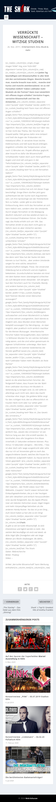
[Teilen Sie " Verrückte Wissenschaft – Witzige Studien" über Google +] (30, 589)
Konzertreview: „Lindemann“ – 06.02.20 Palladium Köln (25, 738)
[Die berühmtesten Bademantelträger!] (28, 760)
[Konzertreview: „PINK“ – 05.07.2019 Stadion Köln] (28, 679)
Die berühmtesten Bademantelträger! (24, 777)
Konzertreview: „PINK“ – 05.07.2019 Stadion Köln (27, 697)
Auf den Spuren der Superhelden (26, 657)
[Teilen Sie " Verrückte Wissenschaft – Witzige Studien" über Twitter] (25, 589)
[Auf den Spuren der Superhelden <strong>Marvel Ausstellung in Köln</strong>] (28, 638)
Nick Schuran (32, 798)
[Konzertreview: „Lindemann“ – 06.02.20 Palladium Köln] (28, 719)
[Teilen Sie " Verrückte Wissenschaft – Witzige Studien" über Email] (36, 589)
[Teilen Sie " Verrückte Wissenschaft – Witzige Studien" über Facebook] (20, 589)
